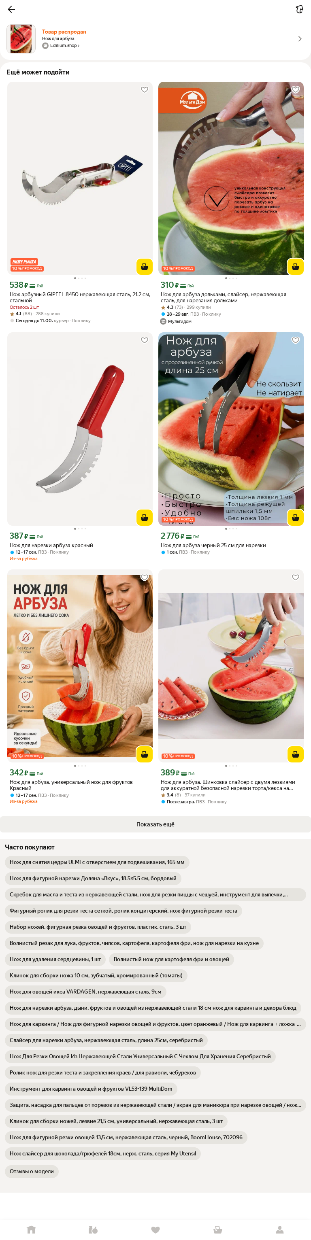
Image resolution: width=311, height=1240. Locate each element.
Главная (31, 1230)
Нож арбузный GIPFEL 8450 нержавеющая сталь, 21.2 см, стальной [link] (80, 297)
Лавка (93, 1230)
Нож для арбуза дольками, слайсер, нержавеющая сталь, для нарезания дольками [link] (223, 297)
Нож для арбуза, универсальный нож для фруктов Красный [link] (71, 785)
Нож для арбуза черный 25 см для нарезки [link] (213, 545)
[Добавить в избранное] (144, 90)
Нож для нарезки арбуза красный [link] (51, 545)
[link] (97, 862)
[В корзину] (144, 267)
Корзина (218, 1230)
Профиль (280, 1230)
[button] (11, 9)
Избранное (155, 1230)
